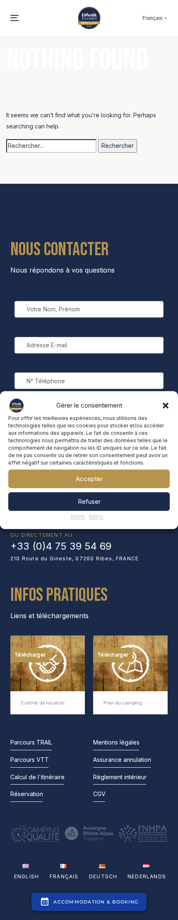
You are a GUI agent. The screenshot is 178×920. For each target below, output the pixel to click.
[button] (165, 405)
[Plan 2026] (130, 674)
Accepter (89, 479)
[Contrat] (47, 674)
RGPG (78, 517)
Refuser (89, 501)
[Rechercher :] (51, 146)
